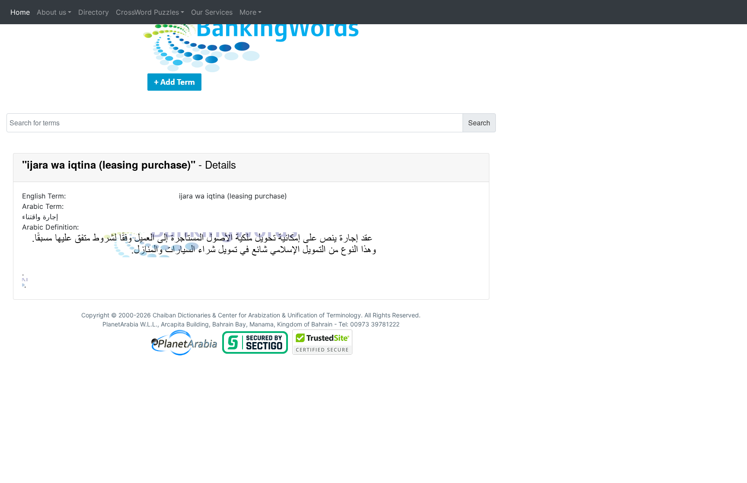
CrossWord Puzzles (147, 12)
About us (51, 12)
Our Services (212, 12)
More (247, 12)
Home (20, 12)
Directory (93, 12)
